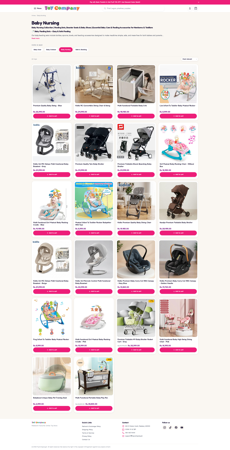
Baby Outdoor (51, 50)
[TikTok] (170, 427)
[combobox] (135, 8)
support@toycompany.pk (133, 436)
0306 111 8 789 (130, 429)
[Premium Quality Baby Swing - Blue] (52, 84)
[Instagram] (164, 427)
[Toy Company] (62, 8)
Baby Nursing (66, 50)
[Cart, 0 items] (195, 8)
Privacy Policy (86, 436)
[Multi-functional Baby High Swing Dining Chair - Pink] (178, 318)
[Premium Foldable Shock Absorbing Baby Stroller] (136, 142)
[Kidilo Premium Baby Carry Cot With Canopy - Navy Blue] (136, 259)
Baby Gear (37, 50)
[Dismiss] (198, 2)
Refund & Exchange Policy (91, 426)
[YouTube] (181, 427)
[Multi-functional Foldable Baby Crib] (136, 84)
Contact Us (86, 440)
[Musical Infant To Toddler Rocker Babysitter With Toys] (94, 201)
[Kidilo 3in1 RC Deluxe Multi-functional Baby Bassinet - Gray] (52, 142)
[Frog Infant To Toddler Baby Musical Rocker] (52, 318)
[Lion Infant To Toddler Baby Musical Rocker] (178, 84)
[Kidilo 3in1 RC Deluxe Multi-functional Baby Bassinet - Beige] (52, 259)
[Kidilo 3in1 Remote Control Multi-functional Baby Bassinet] (94, 259)
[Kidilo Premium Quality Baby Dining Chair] (136, 201)
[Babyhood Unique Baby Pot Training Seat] (52, 376)
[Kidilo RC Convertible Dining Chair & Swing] (94, 84)
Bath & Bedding (81, 50)
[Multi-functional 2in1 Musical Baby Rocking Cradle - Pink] (94, 318)
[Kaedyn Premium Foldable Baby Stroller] (178, 201)
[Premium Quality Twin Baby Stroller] (94, 142)
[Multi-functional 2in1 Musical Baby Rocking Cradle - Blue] (52, 201)
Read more (35, 38)
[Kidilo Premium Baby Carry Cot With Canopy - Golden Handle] (178, 259)
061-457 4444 (130, 433)
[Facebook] (176, 427)
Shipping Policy (87, 430)
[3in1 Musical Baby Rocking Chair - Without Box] (178, 142)
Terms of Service (88, 433)
